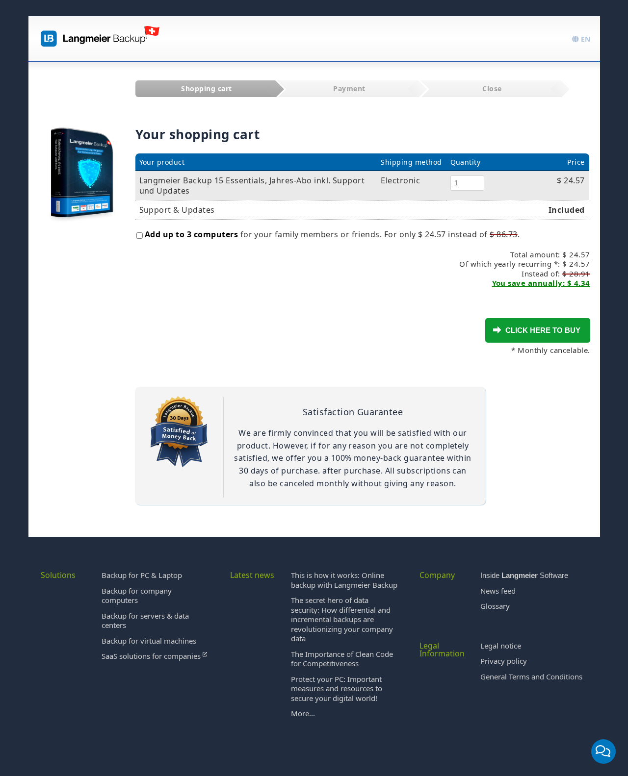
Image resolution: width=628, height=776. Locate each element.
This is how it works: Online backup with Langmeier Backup (344, 580)
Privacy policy (503, 661)
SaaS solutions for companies (152, 656)
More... (303, 713)
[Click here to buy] (497, 330)
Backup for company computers (137, 595)
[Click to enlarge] (82, 162)
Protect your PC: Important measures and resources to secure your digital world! (336, 688)
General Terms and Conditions (531, 676)
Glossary (495, 606)
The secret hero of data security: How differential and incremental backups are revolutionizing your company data (342, 619)
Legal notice (500, 646)
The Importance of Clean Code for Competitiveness (342, 659)
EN (584, 39)
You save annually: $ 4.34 (541, 283)
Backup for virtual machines (149, 641)
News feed (498, 591)
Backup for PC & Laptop (142, 575)
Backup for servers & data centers (145, 620)
